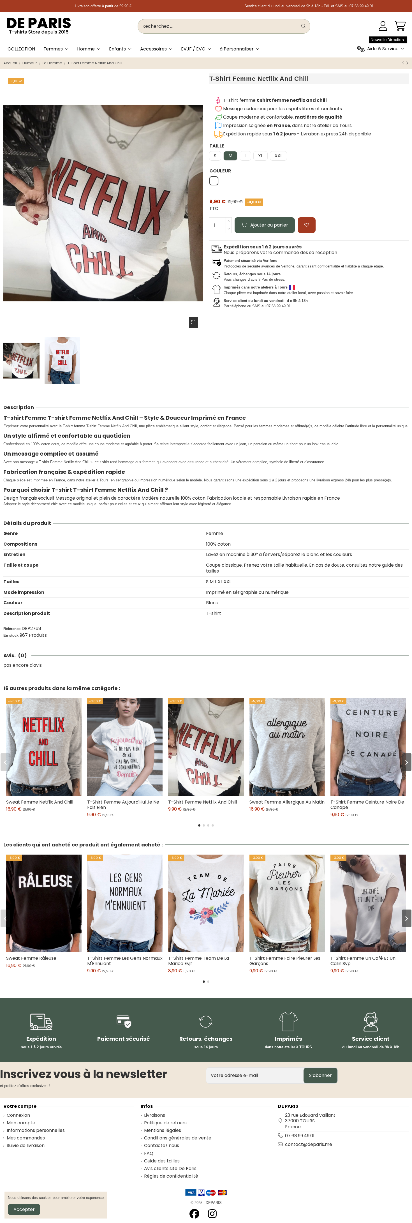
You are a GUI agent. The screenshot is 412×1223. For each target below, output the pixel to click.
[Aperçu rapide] (48, 793)
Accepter (24, 1209)
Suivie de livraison (26, 1146)
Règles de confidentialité (171, 1176)
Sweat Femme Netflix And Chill (39, 802)
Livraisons (154, 1115)
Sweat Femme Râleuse (31, 958)
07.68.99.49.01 (299, 1135)
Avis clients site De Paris (170, 1169)
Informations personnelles (36, 1131)
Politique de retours (165, 1123)
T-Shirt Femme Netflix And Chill (202, 802)
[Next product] (407, 63)
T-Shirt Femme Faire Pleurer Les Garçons (284, 961)
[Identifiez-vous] (383, 26)
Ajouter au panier (269, 225)
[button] (199, 825)
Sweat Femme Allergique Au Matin (287, 802)
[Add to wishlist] (307, 225)
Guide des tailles (162, 1161)
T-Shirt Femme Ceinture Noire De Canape (367, 805)
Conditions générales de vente (177, 1138)
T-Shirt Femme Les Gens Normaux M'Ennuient (125, 961)
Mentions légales (162, 1131)
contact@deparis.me (308, 1144)
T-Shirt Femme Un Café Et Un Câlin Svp (362, 961)
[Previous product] (404, 63)
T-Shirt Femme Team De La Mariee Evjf (198, 961)
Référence (11, 629)
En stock (10, 635)
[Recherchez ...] (303, 26)
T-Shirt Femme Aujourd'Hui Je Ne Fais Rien (123, 805)
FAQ (148, 1154)
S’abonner (320, 1075)
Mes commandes (26, 1138)
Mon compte (21, 1123)
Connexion (18, 1115)
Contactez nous (161, 1146)
